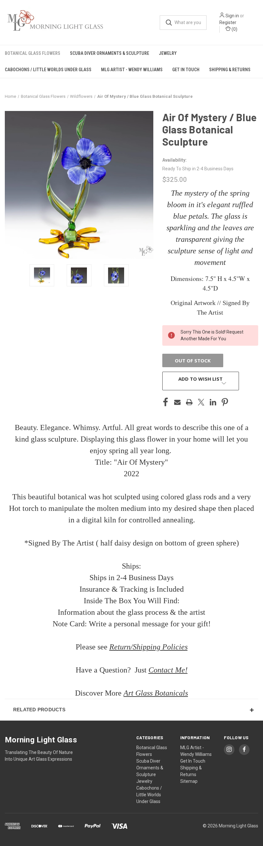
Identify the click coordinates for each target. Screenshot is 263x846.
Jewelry (168, 53)
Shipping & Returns (229, 69)
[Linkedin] (213, 402)
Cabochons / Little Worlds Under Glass (48, 69)
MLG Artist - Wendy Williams (132, 69)
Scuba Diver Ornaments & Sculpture (109, 53)
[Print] (189, 402)
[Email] (177, 402)
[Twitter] (201, 402)
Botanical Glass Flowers (32, 53)
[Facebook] (165, 402)
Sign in (232, 15)
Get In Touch (185, 69)
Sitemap (189, 781)
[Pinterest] (225, 402)
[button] (131, 709)
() (234, 29)
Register (227, 22)
